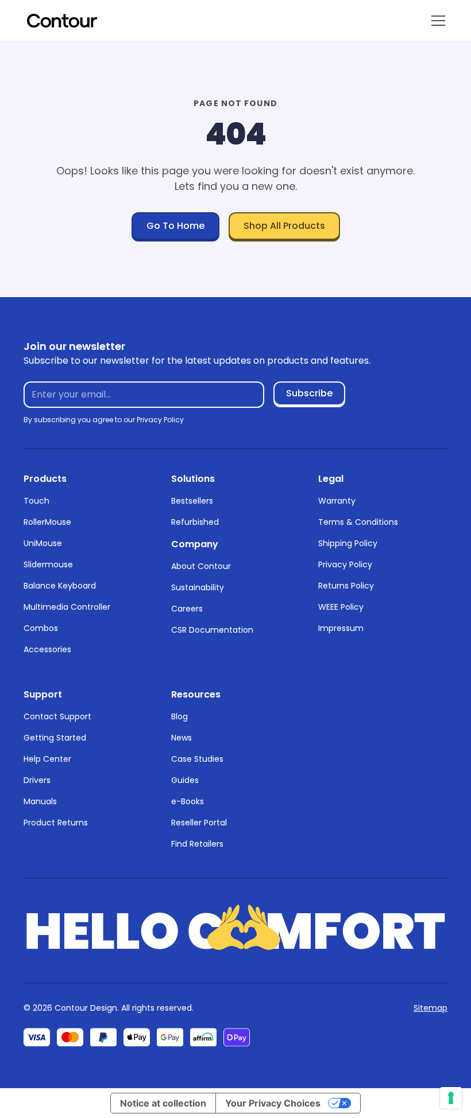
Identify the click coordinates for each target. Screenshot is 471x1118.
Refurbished (195, 522)
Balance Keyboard (60, 585)
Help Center (47, 759)
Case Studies (197, 759)
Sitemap (430, 1008)
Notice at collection (163, 1103)
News (181, 737)
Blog (179, 716)
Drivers (37, 780)
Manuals (40, 801)
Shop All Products (284, 225)
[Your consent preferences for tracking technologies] (451, 1098)
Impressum (341, 628)
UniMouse (43, 543)
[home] (62, 20)
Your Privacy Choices (273, 1103)
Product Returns (56, 822)
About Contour (201, 566)
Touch (36, 501)
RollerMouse (47, 522)
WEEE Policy (341, 607)
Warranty (337, 501)
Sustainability (197, 587)
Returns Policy (346, 585)
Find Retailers (197, 844)
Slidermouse (48, 564)
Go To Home (175, 225)
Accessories (47, 649)
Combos (41, 628)
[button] (435, 20)
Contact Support (57, 716)
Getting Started (55, 737)
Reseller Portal (199, 822)
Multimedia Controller (67, 607)
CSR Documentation (212, 630)
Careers (187, 608)
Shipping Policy (347, 543)
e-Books (187, 801)
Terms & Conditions (358, 522)
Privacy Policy (345, 564)
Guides (185, 780)
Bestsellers (192, 501)
